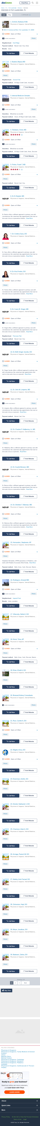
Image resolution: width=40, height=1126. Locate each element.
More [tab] (3, 1110)
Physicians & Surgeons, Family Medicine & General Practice (18, 1052)
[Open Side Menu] (37, 3)
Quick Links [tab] (6, 1105)
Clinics (3, 1055)
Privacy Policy (6, 1117)
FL (6, 7)
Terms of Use (17, 1119)
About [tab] (4, 1101)
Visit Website (29, 53)
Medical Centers (6, 1058)
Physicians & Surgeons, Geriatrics (12, 1061)
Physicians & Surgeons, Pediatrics (12, 1062)
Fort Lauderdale (12, 7)
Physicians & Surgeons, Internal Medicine (22, 24)
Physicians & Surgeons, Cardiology (12, 1059)
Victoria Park (16, 79)
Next (25, 983)
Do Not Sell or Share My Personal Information (25, 1117)
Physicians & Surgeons (8, 1050)
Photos (34, 38)
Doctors (20, 7)
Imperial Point (17, 598)
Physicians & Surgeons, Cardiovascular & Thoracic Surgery (17, 1066)
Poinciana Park (17, 336)
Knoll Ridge (16, 43)
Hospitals (4, 1064)
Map (9, 15)
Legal (24, 1119)
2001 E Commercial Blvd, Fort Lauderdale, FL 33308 (19, 30)
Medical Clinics (6, 1056)
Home (2, 7)
